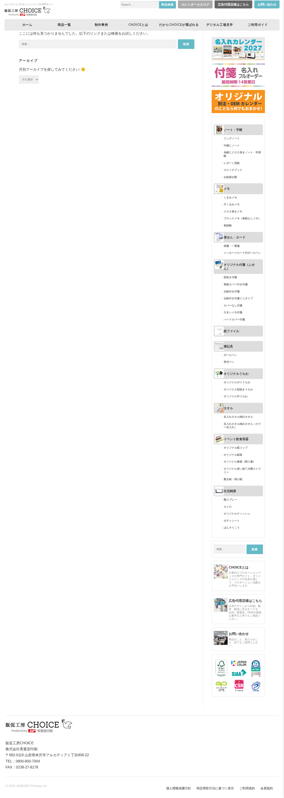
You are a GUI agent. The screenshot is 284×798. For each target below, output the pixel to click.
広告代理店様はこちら (233, 4)
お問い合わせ (267, 4)
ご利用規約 (247, 788)
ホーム (27, 24)
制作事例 (101, 24)
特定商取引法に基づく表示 (215, 788)
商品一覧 (64, 24)
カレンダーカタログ (195, 4)
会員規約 (266, 788)
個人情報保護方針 (178, 788)
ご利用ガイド (258, 24)
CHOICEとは (138, 24)
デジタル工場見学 (219, 24)
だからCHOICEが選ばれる (179, 24)
